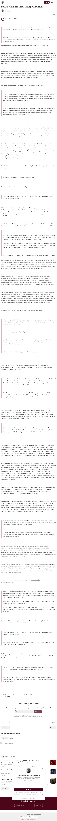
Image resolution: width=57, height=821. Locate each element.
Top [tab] (3, 756)
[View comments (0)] (6, 14)
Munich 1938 (6, 311)
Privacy (28, 814)
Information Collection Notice (28, 794)
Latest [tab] (6, 756)
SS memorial (6, 57)
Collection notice (37, 814)
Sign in (53, 2)
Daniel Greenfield (9, 9)
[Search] (54, 756)
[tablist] (7, 738)
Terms (32, 814)
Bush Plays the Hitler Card (45, 414)
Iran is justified (35, 580)
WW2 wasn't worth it (41, 71)
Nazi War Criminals (27, 55)
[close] (43, 769)
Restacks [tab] (11, 738)
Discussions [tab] (12, 756)
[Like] (2, 14)
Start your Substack (25, 816)
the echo (14, 18)
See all (4, 788)
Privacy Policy (40, 794)
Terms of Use (36, 792)
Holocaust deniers (11, 55)
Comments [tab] (4, 738)
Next (51, 727)
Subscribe (46, 2)
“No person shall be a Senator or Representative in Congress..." (17, 762)
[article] (28, 763)
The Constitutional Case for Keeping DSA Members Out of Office (20, 761)
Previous (6, 727)
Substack (22, 819)
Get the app (34, 816)
